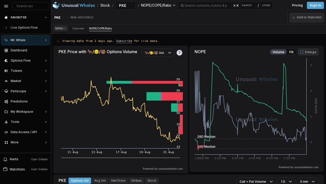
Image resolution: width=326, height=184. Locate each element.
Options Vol (80, 180)
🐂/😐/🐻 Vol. (155, 53)
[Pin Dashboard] (45, 50)
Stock (151, 180)
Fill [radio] (291, 52)
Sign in (315, 5)
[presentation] (25, 82)
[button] (307, 17)
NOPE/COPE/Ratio (100, 28)
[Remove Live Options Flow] (46, 28)
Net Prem (118, 180)
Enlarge (310, 52)
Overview (78, 28)
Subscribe (124, 41)
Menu (59, 28)
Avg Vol (100, 180)
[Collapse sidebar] (6, 6)
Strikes (136, 180)
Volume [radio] (278, 52)
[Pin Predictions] (45, 101)
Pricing (297, 5)
